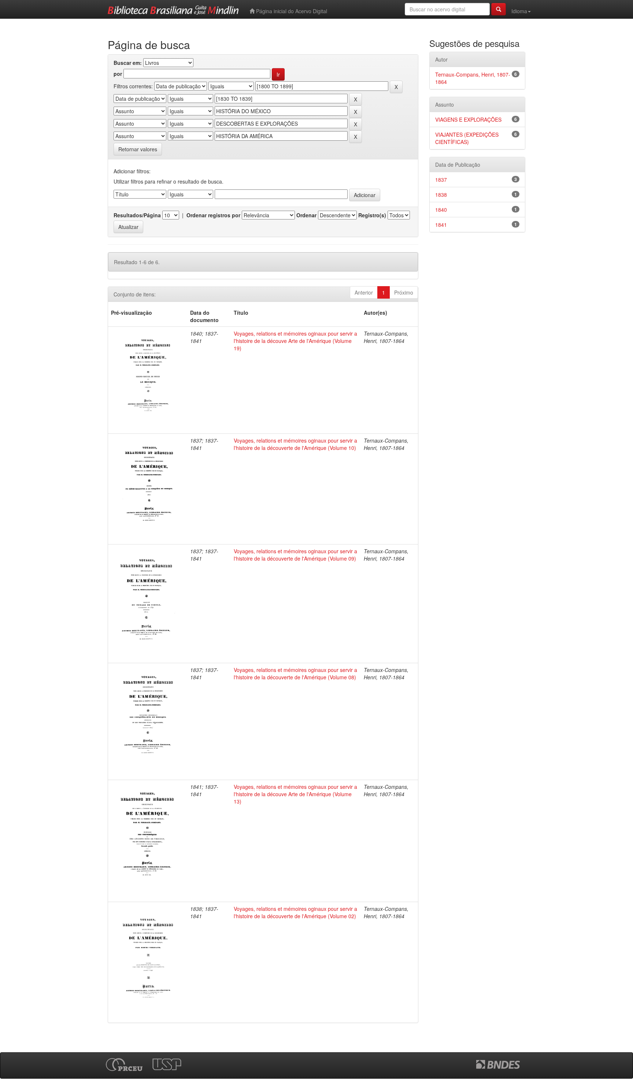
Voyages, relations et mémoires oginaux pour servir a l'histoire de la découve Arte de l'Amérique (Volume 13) (295, 794)
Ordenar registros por (213, 215)
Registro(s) (372, 215)
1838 (441, 194)
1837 (441, 179)
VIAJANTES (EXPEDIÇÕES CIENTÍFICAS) (467, 138)
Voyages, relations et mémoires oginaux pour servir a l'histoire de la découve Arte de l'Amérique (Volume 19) (295, 341)
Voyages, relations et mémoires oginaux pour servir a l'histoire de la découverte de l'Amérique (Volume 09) (295, 554)
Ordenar (306, 215)
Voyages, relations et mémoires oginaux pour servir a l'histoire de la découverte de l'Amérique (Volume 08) (295, 673)
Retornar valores (137, 149)
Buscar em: (128, 62)
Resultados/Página (137, 215)
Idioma (519, 11)
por (118, 73)
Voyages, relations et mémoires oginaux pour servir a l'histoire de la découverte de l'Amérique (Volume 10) (295, 444)
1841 (441, 224)
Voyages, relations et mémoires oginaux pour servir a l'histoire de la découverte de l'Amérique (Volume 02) (295, 912)
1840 (441, 209)
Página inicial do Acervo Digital (291, 11)
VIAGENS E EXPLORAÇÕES (468, 119)
